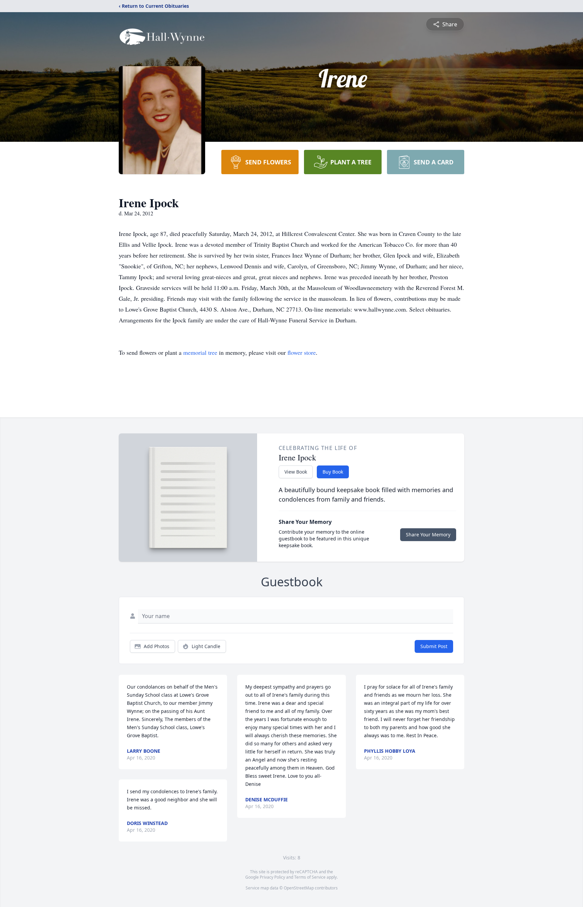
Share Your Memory (428, 534)
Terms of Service (310, 877)
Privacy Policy (272, 877)
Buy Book (333, 472)
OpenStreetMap (299, 888)
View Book (295, 472)
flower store (301, 352)
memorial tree (200, 352)
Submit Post (433, 646)
